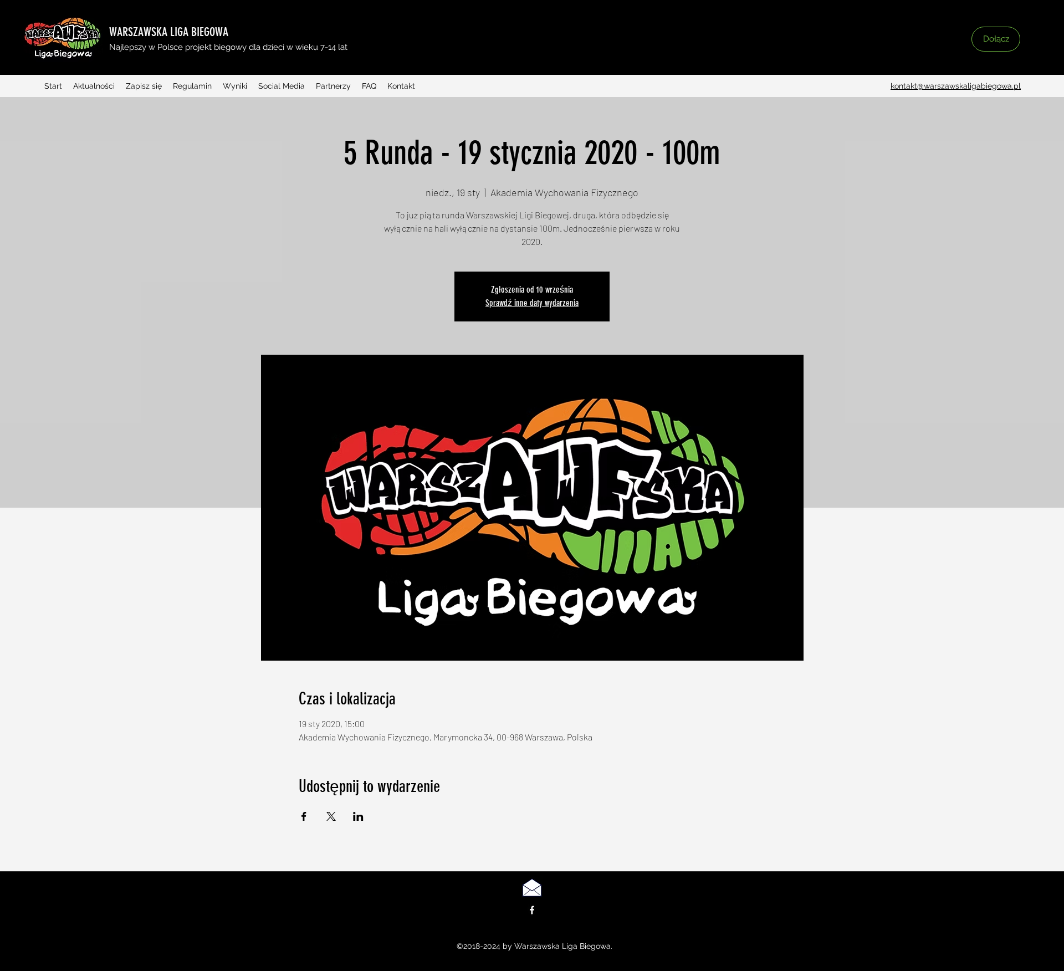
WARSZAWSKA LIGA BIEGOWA (168, 31)
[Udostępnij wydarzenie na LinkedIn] (358, 816)
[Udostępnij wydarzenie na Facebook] (304, 816)
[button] (790, 48)
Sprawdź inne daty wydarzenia (532, 303)
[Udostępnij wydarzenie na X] (331, 816)
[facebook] (532, 910)
